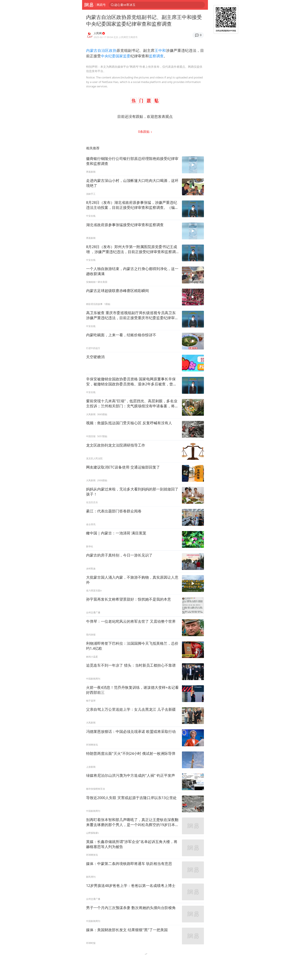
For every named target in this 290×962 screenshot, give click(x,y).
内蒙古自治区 (97, 50)
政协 (112, 50)
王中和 (160, 50)
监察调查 (156, 55)
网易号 (101, 5)
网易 (88, 5)
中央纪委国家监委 (115, 55)
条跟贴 (144, 131)
